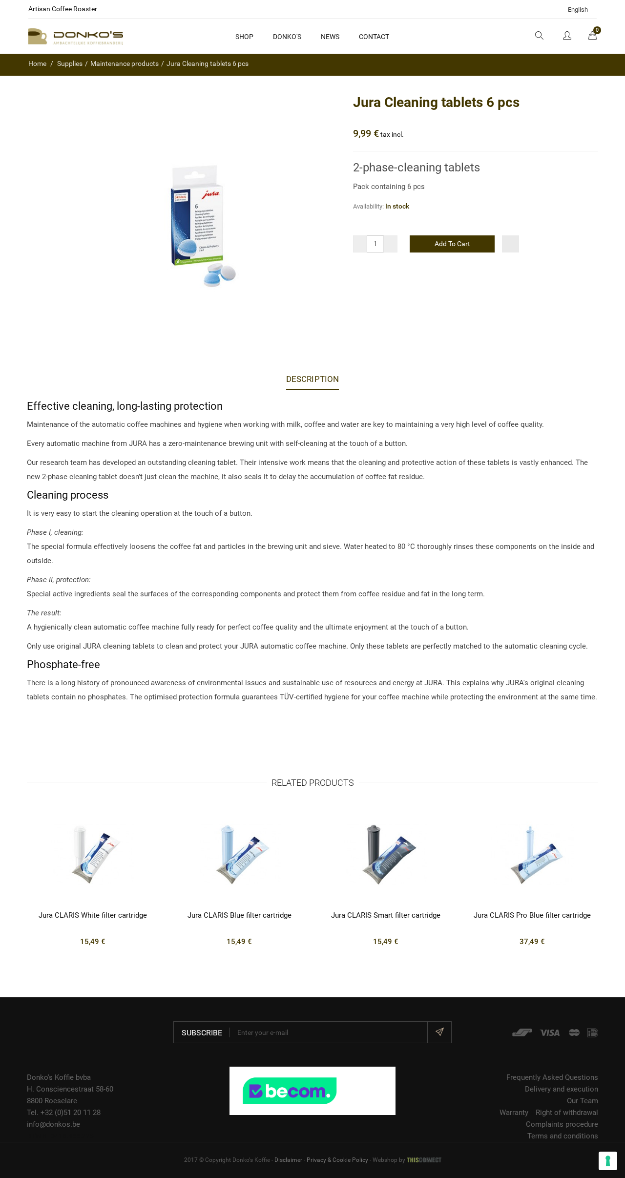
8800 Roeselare (52, 1100)
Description (312, 379)
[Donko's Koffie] (75, 36)
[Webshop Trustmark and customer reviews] (312, 1090)
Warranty (514, 1112)
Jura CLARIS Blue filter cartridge (240, 915)
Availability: (368, 206)
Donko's (287, 37)
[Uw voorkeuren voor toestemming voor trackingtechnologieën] (608, 1161)
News (330, 37)
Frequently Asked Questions (552, 1077)
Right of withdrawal (567, 1112)
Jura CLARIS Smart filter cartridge (385, 915)
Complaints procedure (562, 1124)
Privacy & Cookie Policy (337, 1160)
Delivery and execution (561, 1089)
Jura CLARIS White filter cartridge (93, 915)
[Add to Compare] (510, 243)
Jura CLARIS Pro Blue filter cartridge (532, 915)
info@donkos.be (53, 1124)
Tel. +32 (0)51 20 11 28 (64, 1112)
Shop (244, 37)
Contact (374, 37)
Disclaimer (288, 1160)
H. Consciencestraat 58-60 (70, 1089)
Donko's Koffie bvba (59, 1077)
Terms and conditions (562, 1136)
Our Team (582, 1100)
